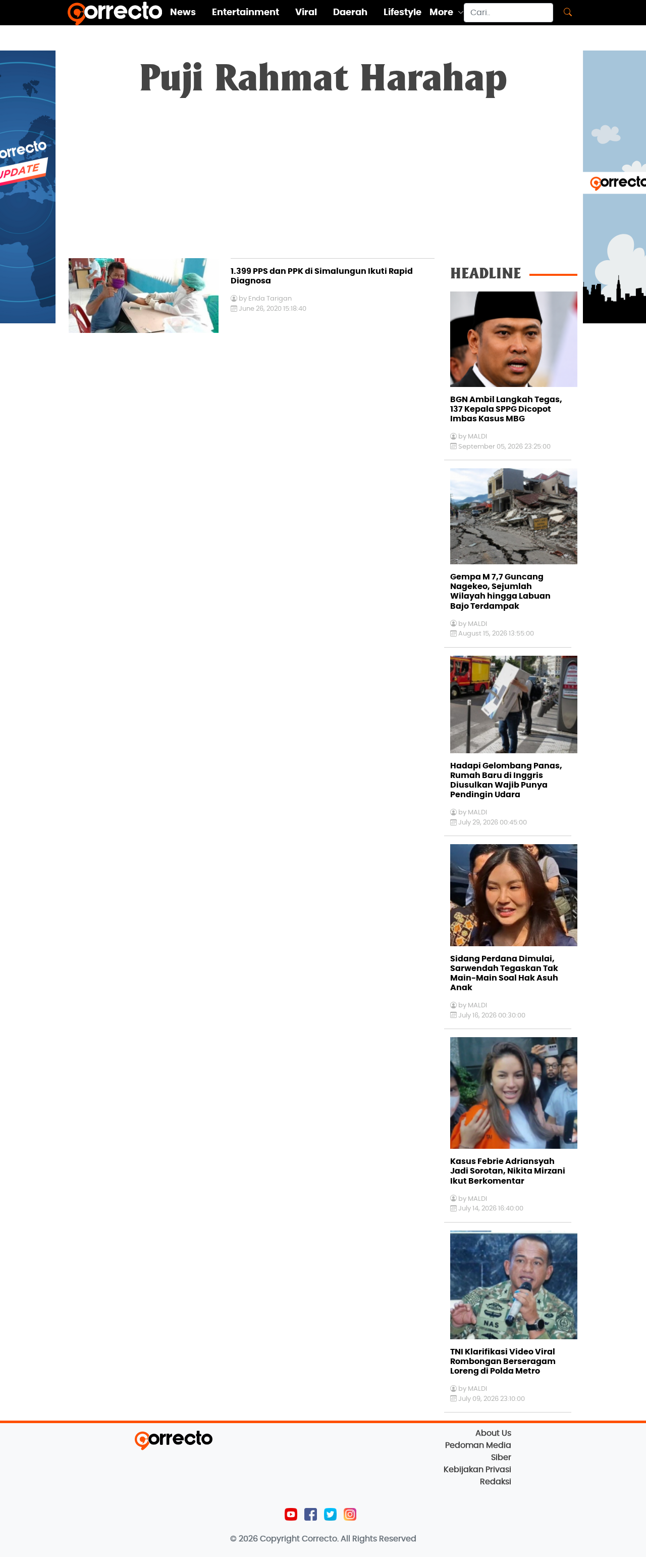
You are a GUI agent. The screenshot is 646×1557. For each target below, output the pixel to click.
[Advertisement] (323, 182)
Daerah (350, 12)
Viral (306, 12)
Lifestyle (402, 12)
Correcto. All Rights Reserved (359, 1539)
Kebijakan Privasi (477, 1470)
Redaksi (495, 1482)
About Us (493, 1433)
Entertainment (245, 12)
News (183, 12)
